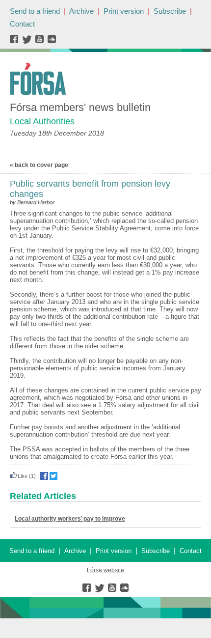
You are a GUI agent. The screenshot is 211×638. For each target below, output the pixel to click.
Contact (22, 24)
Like (22, 476)
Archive (81, 11)
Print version (124, 11)
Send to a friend (35, 11)
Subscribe (170, 11)
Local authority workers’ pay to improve (70, 518)
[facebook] (16, 41)
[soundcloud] (51, 41)
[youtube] (40, 41)
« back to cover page (39, 165)
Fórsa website (105, 570)
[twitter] (28, 41)
